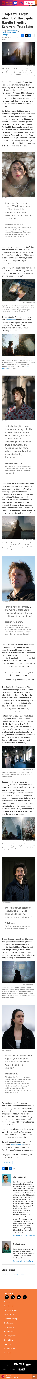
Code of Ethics (8, 1340)
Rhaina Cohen (6, 33)
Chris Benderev (13, 31)
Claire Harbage (8, 1270)
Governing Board (9, 1306)
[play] (3, 1377)
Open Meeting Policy (10, 1310)
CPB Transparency (9, 1336)
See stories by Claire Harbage (13, 1275)
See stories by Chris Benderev (24, 1235)
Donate (30, 3)
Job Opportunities (9, 1348)
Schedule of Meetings (11, 1319)
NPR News (7, 1162)
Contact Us (7, 1353)
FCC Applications (9, 1327)
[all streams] (34, 1376)
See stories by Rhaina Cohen (23, 1261)
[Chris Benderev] (6, 1180)
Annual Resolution (9, 1314)
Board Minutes (8, 1323)
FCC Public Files (9, 1331)
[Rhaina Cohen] (6, 1247)
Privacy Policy (8, 1344)
